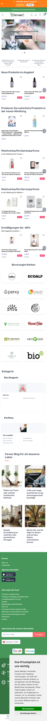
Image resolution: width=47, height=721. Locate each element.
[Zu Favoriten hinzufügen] (21, 77)
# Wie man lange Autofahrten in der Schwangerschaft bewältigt (35, 494)
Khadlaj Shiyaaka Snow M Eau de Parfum (33, 212)
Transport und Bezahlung (10, 594)
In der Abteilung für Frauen (11, 154)
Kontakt (4, 602)
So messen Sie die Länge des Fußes (14, 609)
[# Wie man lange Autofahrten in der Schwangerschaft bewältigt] (35, 476)
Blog (6, 461)
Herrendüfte (8, 435)
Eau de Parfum (7, 440)
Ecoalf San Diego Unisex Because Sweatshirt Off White (11, 250)
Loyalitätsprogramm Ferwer (11, 599)
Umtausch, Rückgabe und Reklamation (15, 597)
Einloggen (39, 635)
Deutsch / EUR (12, 642)
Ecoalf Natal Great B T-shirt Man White (34, 250)
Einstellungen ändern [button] (28, 713)
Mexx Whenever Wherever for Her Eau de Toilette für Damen (11, 173)
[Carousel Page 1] (22, 52)
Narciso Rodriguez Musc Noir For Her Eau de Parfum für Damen (34, 173)
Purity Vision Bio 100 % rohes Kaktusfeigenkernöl (11, 92)
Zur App (30, 5)
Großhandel (6, 565)
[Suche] (31, 15)
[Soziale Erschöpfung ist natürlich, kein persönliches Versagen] (12, 516)
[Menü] (3, 15)
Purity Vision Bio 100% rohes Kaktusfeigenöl (33, 92)
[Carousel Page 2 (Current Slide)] (24, 52)
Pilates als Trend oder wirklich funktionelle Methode (10, 494)
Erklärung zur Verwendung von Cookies (15, 612)
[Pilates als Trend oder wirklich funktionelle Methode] (12, 476)
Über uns (5, 563)
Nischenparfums (8, 443)
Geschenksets (27, 438)
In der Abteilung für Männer (11, 192)
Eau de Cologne (28, 440)
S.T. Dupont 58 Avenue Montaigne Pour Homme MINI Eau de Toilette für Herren (11, 212)
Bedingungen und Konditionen (12, 604)
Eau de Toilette (7, 438)
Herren (6, 395)
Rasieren (5, 398)
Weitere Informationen (23, 37)
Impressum (5, 617)
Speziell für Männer (29, 398)
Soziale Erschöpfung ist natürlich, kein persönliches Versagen (10, 535)
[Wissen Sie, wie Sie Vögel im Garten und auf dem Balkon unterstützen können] (35, 516)
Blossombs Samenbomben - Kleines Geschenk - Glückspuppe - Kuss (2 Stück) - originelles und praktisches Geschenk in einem (12, 133)
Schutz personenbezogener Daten (14, 614)
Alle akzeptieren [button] (28, 709)
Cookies (4, 619)
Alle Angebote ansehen (10, 231)
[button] (9, 574)
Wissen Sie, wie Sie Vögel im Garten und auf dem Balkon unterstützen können (35, 536)
